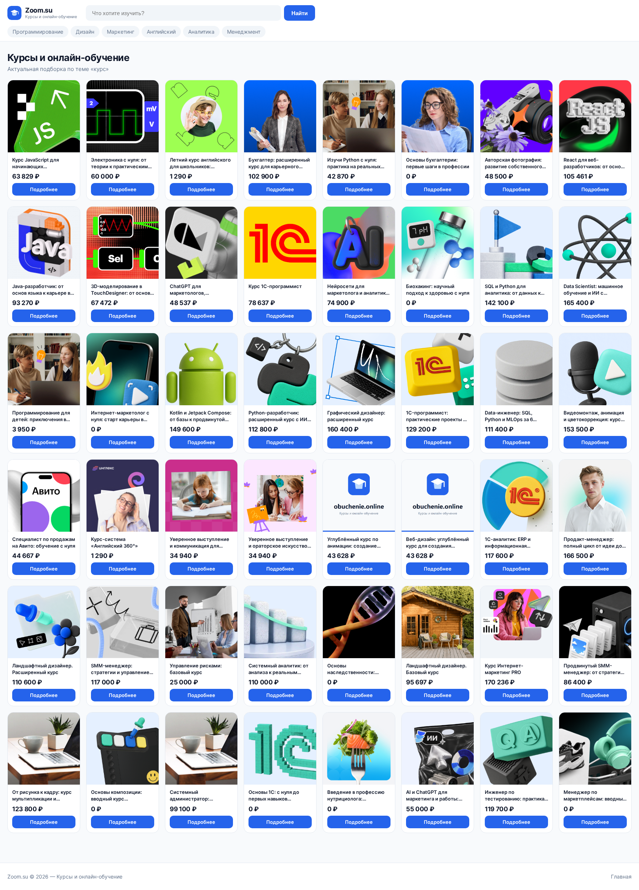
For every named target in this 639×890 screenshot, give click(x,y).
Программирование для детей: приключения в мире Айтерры (41, 419)
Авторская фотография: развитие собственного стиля (513, 166)
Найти (299, 13)
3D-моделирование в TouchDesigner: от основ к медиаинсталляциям (122, 292)
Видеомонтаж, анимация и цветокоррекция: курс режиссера (594, 419)
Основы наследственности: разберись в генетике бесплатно (353, 675)
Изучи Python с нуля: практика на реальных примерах (354, 166)
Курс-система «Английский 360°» (114, 542)
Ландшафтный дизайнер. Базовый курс (436, 669)
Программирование (38, 31)
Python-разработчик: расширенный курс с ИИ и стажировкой (279, 419)
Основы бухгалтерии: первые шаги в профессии (437, 163)
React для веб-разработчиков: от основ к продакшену (593, 166)
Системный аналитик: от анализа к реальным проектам (278, 672)
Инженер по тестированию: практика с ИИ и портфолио (514, 798)
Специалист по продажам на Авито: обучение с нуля (43, 542)
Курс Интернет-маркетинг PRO (504, 669)
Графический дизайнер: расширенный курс (356, 416)
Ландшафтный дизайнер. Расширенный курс (42, 669)
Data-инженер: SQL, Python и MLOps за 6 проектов (509, 419)
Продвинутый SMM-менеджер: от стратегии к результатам (593, 672)
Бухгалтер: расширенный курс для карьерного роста (279, 166)
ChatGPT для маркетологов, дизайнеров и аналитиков (200, 292)
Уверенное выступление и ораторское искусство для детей (278, 545)
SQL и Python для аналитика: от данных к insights (513, 292)
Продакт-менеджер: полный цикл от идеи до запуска (593, 545)
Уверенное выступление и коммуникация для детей (199, 545)
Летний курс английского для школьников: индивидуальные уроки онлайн (200, 169)
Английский (161, 31)
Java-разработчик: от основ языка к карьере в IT (41, 292)
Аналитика (201, 31)
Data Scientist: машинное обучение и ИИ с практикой (593, 292)
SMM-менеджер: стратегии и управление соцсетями (120, 672)
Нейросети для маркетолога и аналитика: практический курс (358, 292)
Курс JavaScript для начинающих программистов (35, 166)
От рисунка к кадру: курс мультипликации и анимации (42, 798)
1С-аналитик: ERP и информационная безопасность (508, 545)
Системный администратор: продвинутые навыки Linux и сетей (195, 802)
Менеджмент (243, 31)
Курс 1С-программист (275, 286)
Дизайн (85, 31)
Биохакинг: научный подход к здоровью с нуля (437, 289)
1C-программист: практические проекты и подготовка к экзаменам (436, 419)
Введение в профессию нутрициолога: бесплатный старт (356, 798)
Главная (621, 876)
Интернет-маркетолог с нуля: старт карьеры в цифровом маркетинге (120, 419)
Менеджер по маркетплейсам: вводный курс (595, 798)
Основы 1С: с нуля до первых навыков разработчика (273, 798)
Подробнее (44, 189)
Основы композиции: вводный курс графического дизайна (118, 798)
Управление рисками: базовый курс (196, 669)
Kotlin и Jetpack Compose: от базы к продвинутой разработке (200, 419)
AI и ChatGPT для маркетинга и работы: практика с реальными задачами (433, 802)
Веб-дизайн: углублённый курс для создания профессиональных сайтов (437, 549)
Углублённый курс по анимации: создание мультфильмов (352, 545)
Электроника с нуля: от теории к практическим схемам (119, 166)
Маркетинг (120, 31)
